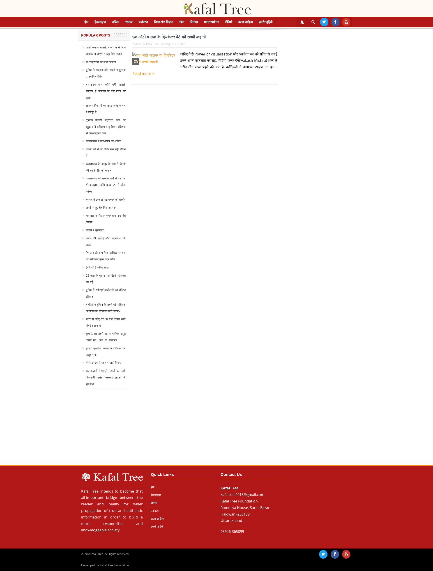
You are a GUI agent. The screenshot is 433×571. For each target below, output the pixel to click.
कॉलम (115, 22)
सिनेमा (194, 22)
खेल (181, 22)
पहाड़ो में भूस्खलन (95, 230)
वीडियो (228, 22)
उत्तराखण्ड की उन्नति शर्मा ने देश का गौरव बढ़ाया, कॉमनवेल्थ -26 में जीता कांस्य (106, 185)
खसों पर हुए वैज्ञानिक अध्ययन (101, 207)
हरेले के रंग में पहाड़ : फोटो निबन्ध (103, 363)
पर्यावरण (143, 22)
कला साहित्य (245, 22)
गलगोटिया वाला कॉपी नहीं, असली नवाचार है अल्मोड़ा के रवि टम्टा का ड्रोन (106, 91)
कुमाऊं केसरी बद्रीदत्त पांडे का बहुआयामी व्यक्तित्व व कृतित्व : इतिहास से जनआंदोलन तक (106, 127)
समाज (129, 22)
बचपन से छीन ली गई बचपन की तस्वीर (105, 199)
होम (86, 22)
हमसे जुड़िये (265, 22)
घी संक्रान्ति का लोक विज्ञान (101, 62)
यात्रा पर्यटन (211, 22)
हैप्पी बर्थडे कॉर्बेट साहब (97, 267)
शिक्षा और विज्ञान (163, 22)
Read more (142, 73)
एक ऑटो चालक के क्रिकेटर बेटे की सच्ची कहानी (169, 36)
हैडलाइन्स (100, 22)
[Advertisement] (216, 429)
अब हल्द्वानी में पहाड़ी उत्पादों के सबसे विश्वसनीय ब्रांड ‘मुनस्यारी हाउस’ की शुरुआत (106, 377)
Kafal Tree (152, 44)
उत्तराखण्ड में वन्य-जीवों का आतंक (103, 141)
